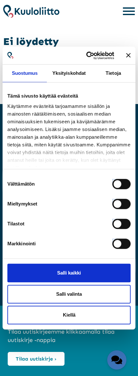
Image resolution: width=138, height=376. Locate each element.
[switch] (115, 202)
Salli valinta (69, 294)
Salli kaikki (69, 272)
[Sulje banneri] (128, 55)
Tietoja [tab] (113, 73)
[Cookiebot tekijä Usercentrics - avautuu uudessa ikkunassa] (86, 55)
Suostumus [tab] (25, 73)
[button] (116, 360)
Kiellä (69, 315)
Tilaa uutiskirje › (36, 359)
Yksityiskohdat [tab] (69, 73)
